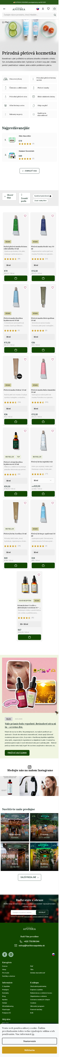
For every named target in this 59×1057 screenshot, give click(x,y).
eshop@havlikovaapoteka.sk (32, 945)
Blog (8, 719)
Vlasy (4, 969)
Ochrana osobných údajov (40, 1000)
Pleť (31, 966)
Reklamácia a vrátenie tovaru (41, 993)
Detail (43, 494)
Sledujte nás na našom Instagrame (30, 770)
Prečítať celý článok (17, 753)
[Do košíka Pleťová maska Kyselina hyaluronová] (15, 350)
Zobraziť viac (31, 171)
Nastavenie (29, 1041)
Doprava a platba (36, 990)
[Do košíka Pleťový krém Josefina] (15, 565)
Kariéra (4, 1000)
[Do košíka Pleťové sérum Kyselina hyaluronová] (15, 494)
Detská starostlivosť (37, 973)
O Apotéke (6, 986)
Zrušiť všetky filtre (40, 200)
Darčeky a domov (8, 976)
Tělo (31, 969)
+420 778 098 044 (31, 941)
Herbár (4, 1003)
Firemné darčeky (36, 1009)
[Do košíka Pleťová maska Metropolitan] (43, 350)
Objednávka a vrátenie (38, 996)
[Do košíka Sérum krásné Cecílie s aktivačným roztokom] (29, 637)
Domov (5, 966)
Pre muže (5, 973)
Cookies (33, 1003)
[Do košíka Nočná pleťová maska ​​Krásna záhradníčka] (15, 278)
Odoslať (42, 912)
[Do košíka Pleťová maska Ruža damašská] (43, 421)
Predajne (5, 990)
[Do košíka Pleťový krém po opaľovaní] (43, 565)
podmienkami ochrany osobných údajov (36, 916)
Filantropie (6, 1009)
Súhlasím (29, 1050)
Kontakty (5, 993)
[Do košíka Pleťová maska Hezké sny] (43, 278)
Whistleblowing (7, 1006)
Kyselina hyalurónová (41, 196)
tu (33, 1034)
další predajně (28, 877)
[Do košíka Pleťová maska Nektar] (15, 421)
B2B (31, 1013)
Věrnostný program (37, 1006)
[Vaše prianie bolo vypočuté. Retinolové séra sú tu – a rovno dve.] (29, 685)
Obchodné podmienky (38, 986)
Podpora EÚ (6, 1013)
